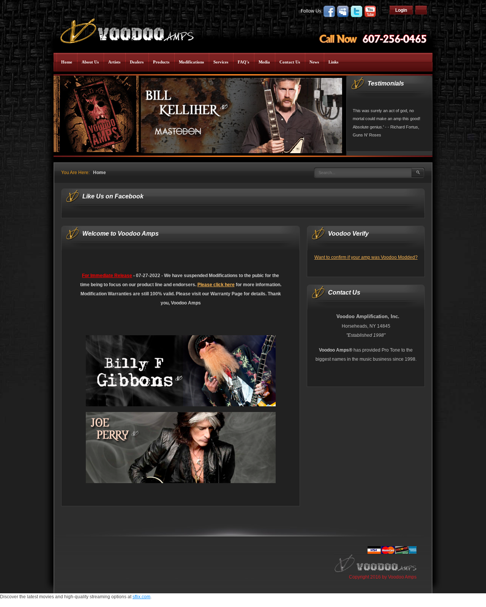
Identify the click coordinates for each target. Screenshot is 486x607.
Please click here (216, 284)
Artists (114, 62)
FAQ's (243, 62)
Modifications (191, 62)
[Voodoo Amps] (126, 28)
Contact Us (289, 62)
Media (264, 62)
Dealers (137, 62)
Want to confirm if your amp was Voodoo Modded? (366, 257)
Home (66, 62)
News (314, 62)
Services (220, 62)
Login (401, 10)
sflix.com (141, 596)
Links (333, 62)
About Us (90, 62)
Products (161, 62)
